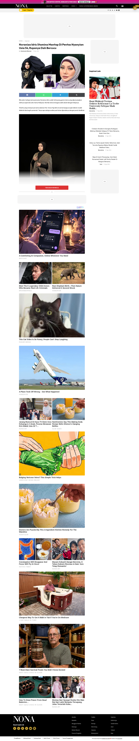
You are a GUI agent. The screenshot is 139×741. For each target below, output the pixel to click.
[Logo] (21, 6)
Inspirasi (27, 41)
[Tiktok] (115, 10)
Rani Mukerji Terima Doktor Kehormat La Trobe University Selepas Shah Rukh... (104, 105)
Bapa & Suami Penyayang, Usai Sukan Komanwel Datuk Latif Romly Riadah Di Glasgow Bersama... (104, 159)
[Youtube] (117, 10)
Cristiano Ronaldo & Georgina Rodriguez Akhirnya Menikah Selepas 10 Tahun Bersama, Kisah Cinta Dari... (104, 131)
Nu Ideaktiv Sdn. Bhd (106, 738)
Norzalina (92, 111)
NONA (21, 41)
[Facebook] (108, 10)
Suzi (101, 164)
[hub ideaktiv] (122, 5)
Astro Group (119, 738)
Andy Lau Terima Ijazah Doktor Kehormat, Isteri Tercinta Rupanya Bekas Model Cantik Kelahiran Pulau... (105, 145)
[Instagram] (110, 10)
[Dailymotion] (119, 10)
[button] (117, 6)
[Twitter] (112, 10)
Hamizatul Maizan (26, 51)
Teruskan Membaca (52, 187)
